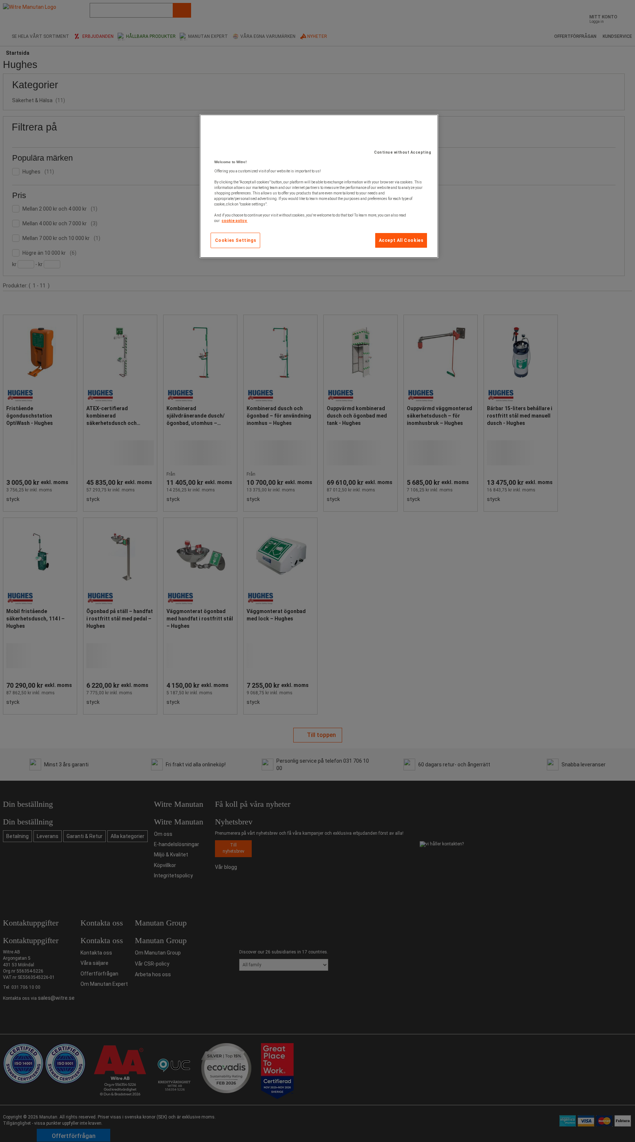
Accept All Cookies (401, 240)
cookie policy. (234, 221)
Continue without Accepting (402, 152)
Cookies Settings (235, 240)
